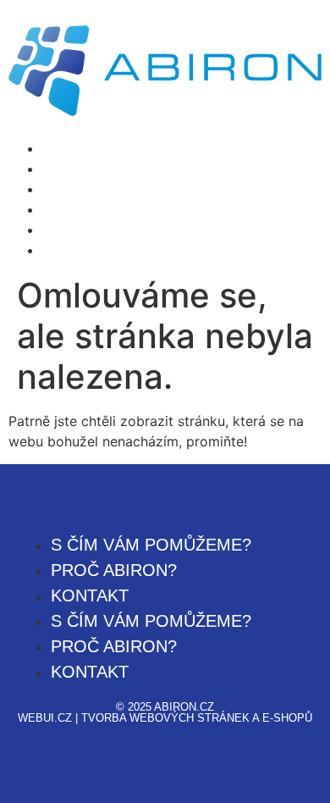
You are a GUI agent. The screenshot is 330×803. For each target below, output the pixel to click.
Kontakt (66, 188)
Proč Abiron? (83, 168)
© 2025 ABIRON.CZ (165, 707)
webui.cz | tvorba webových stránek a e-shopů (165, 718)
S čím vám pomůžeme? (116, 148)
